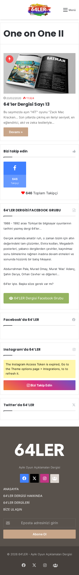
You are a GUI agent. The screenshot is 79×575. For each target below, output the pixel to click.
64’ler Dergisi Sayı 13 (27, 104)
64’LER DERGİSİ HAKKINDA (22, 496)
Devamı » (16, 132)
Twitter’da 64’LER (19, 405)
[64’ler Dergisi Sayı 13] (39, 73)
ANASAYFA (11, 489)
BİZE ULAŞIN (12, 509)
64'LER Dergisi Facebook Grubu (38, 298)
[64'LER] (39, 9)
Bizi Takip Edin (41, 385)
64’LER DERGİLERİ (16, 502)
